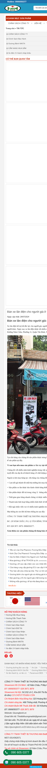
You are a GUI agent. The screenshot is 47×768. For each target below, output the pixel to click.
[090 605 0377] (6, 752)
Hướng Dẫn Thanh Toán (16, 618)
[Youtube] (12, 657)
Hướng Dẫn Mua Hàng (15, 615)
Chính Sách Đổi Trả (14, 628)
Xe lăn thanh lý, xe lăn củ (16, 673)
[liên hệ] (7, 657)
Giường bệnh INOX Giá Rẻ (17, 670)
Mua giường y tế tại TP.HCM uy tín (28, 560)
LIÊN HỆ (37, 23)
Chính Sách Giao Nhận (15, 632)
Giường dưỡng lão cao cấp (17, 668)
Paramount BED (36, 673)
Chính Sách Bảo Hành (15, 625)
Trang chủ (10, 28)
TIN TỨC (20, 28)
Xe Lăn (34, 668)
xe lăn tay (37, 465)
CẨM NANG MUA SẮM (16, 645)
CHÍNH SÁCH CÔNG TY (18, 23)
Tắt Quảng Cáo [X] (35, 767)
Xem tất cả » (12, 585)
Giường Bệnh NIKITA (15, 642)
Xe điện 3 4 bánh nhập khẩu (17, 648)
